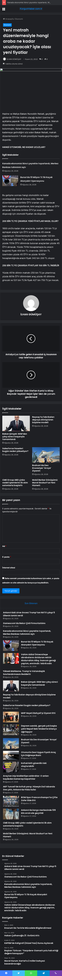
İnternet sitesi (8, 567)
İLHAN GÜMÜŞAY (14, 59)
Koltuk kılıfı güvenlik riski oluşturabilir (34, 765)
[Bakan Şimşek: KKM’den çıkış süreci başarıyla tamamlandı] (16, 423)
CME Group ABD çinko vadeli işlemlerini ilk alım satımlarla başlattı (15, 482)
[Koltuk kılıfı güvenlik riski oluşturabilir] (11, 767)
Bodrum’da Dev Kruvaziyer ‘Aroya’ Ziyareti (41, 468)
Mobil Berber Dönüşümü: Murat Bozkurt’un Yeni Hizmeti (45, 482)
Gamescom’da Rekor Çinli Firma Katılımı (24, 623)
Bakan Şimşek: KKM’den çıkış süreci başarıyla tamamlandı (14, 436)
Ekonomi (19, 19)
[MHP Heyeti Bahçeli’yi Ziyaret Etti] (11, 717)
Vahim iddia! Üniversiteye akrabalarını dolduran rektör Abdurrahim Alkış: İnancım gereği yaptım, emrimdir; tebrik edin (38, 659)
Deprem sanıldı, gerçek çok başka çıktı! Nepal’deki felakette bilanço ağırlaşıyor (39, 728)
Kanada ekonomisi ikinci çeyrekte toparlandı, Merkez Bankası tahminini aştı (27, 632)
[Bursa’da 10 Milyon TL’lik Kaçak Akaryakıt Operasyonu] (10, 180)
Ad (4, 546)
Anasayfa (9, 19)
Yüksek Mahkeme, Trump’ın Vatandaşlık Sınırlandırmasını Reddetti (24, 673)
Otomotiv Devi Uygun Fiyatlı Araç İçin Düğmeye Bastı (38, 754)
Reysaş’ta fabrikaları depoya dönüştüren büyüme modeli (43, 420)
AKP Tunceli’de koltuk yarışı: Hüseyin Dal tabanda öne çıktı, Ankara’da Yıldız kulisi (29, 788)
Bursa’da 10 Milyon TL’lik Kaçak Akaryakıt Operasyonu (37, 643)
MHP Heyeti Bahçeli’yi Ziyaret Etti (38, 713)
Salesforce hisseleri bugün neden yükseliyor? (15, 450)
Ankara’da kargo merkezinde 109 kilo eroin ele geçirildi (38, 812)
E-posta (6, 557)
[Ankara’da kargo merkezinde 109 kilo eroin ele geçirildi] (11, 814)
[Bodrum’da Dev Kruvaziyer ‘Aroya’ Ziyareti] (46, 455)
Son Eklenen (31, 603)
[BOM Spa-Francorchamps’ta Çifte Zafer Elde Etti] (11, 801)
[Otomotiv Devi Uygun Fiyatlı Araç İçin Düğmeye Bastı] (11, 755)
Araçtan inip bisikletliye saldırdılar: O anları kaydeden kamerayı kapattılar (26, 777)
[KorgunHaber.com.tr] (31, 8)
